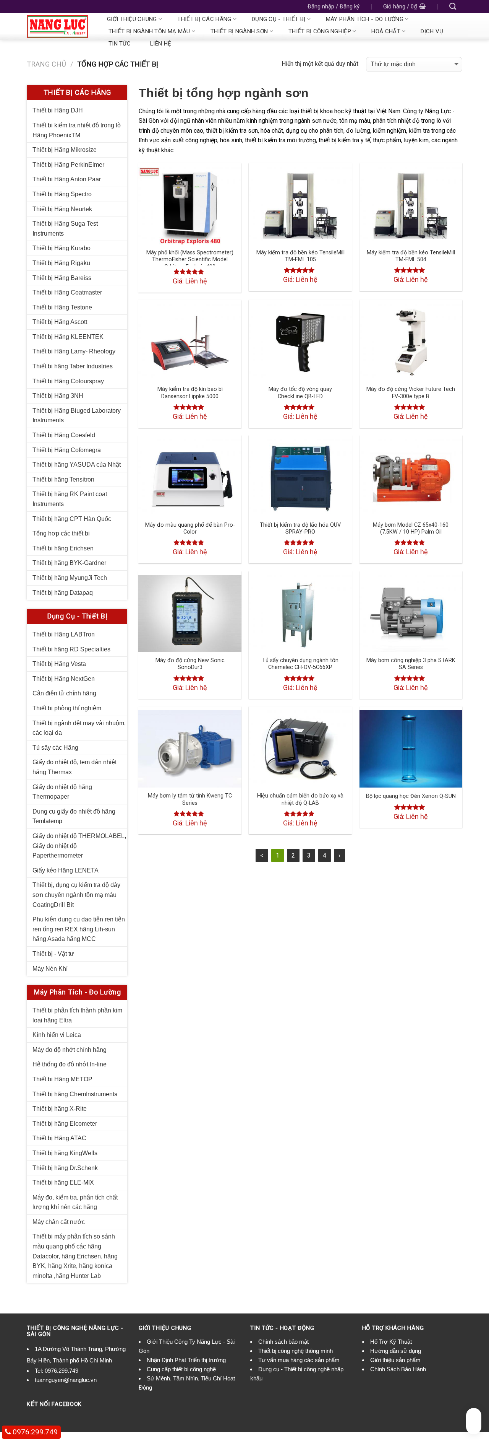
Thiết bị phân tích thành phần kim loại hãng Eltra (77, 1015)
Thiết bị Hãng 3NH (57, 395)
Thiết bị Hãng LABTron (63, 634)
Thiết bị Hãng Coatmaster (67, 292)
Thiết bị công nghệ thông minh (295, 1351)
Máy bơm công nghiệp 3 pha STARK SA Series (410, 664)
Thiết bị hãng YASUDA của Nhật (76, 464)
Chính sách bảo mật (283, 1341)
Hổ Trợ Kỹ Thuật (391, 1341)
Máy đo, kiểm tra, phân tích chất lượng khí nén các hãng (75, 1202)
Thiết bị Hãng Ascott (59, 322)
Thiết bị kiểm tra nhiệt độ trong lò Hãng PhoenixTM (76, 130)
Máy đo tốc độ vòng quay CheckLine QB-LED (300, 393)
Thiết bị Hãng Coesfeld (63, 435)
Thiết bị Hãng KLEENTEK (68, 337)
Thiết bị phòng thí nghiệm (66, 708)
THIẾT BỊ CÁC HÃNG (204, 19)
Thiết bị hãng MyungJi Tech (69, 578)
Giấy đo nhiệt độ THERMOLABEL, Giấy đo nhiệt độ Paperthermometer (79, 846)
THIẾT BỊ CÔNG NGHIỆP (319, 31)
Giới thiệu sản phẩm (395, 1360)
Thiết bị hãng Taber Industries (72, 366)
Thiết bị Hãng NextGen (63, 678)
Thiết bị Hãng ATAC (59, 1138)
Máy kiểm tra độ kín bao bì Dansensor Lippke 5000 (190, 393)
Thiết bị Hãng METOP (62, 1079)
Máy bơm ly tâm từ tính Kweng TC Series (190, 799)
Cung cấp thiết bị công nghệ (181, 1369)
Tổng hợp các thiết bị (61, 533)
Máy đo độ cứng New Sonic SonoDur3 (190, 664)
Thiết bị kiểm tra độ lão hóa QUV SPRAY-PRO (300, 528)
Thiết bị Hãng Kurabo (61, 248)
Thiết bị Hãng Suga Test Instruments (65, 228)
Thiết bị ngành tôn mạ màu (149, 31)
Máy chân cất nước (58, 1222)
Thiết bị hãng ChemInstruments (74, 1094)
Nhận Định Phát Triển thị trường (186, 1360)
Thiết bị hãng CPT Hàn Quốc (71, 519)
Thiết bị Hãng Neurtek (62, 209)
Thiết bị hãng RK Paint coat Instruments (69, 499)
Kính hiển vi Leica (56, 1035)
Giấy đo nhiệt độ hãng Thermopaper (62, 792)
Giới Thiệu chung (132, 19)
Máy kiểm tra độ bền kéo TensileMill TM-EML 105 (300, 256)
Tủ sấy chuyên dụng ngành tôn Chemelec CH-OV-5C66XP (300, 664)
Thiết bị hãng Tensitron (63, 479)
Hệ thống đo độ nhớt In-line (69, 1064)
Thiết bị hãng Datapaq (62, 592)
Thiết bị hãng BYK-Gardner (69, 563)
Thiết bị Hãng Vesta (59, 664)
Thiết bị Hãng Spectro (62, 194)
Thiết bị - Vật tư (53, 953)
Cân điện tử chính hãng (64, 693)
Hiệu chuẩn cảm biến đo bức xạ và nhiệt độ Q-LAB (300, 799)
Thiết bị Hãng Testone (62, 307)
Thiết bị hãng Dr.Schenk (65, 1168)
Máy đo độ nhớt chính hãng (69, 1050)
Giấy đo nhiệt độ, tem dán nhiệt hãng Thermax (74, 767)
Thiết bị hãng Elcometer (64, 1123)
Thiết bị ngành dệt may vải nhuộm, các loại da (79, 728)
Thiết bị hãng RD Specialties (71, 649)
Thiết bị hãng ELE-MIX (63, 1182)
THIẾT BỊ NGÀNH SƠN (239, 31)
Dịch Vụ (432, 31)
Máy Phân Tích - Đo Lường (364, 19)
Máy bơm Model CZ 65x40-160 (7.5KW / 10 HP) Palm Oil (411, 528)
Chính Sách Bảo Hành (398, 1369)
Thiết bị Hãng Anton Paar (66, 179)
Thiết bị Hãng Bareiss (61, 278)
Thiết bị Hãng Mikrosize (64, 149)
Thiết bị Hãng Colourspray (68, 381)
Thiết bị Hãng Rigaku (61, 263)
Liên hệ (160, 43)
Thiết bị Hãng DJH (57, 110)
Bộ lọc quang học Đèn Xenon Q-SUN (411, 796)
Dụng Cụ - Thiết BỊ (278, 19)
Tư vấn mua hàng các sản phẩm (299, 1360)
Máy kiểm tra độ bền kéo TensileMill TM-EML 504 (411, 256)
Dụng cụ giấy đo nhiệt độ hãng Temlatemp (73, 816)
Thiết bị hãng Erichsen (63, 548)
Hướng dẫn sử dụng (395, 1351)
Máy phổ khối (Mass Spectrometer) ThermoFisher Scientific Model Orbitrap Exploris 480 (189, 259)
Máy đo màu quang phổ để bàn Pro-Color (190, 528)
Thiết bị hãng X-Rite (59, 1108)
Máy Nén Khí (50, 968)
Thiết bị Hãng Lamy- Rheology (73, 351)
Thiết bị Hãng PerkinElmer (68, 164)
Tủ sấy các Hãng (55, 747)
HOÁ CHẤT (385, 31)
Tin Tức (119, 43)
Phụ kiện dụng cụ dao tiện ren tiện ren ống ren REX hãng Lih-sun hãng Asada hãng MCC (78, 929)
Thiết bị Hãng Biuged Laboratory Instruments (76, 415)
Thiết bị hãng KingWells (64, 1153)
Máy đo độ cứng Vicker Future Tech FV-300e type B (410, 393)
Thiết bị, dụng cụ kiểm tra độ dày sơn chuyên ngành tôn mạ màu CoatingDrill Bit (76, 895)
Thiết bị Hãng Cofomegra (66, 450)
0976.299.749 (61, 1370)
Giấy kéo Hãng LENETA (65, 870)
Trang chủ (46, 64)
